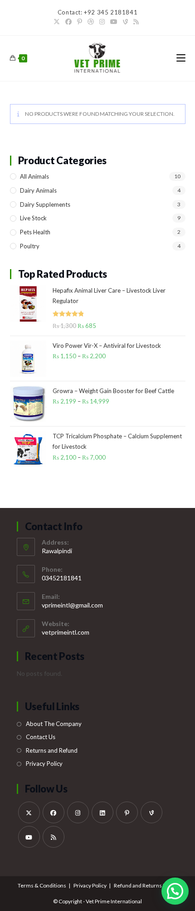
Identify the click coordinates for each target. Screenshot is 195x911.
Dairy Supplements (45, 204)
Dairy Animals (38, 190)
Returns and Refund (52, 750)
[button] (175, 891)
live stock (33, 218)
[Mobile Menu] (180, 58)
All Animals (34, 176)
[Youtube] (113, 22)
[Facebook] (68, 22)
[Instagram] (102, 22)
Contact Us (40, 736)
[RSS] (136, 22)
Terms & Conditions (42, 885)
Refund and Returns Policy (145, 885)
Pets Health (35, 232)
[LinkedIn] (102, 812)
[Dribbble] (91, 22)
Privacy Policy (44, 763)
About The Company (54, 723)
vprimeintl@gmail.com (72, 605)
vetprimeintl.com (65, 632)
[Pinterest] (79, 22)
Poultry (29, 246)
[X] (58, 22)
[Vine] (125, 22)
